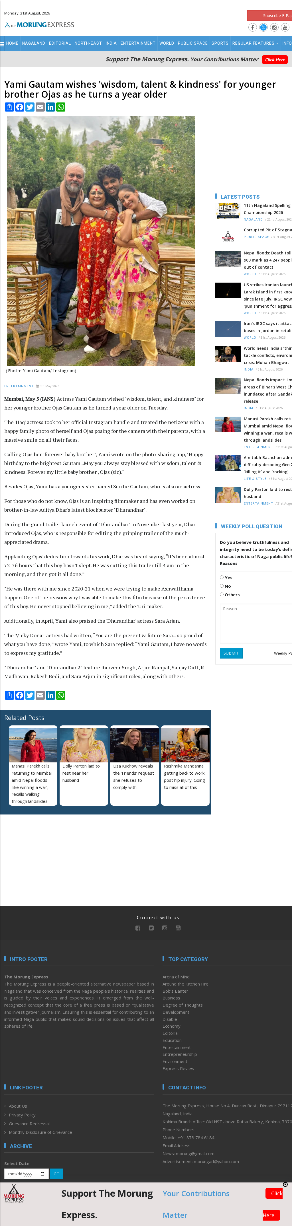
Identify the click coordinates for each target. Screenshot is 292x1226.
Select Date (16, 1163)
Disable (170, 1019)
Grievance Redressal (29, 1123)
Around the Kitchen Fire (185, 984)
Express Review (178, 1068)
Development (176, 1012)
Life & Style (255, 479)
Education (172, 1040)
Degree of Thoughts (183, 1005)
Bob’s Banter (175, 991)
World (166, 43)
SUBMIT (231, 653)
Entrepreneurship (180, 1054)
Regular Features (253, 43)
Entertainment (138, 43)
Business (171, 998)
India (111, 43)
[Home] (39, 24)
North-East (88, 43)
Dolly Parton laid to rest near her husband (81, 773)
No (227, 586)
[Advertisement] (40, 855)
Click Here (275, 59)
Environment (175, 1061)
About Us (18, 1106)
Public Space (193, 43)
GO (57, 1173)
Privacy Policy (22, 1115)
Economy (172, 1026)
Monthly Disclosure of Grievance (40, 1132)
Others (232, 594)
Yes (228, 577)
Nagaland (33, 43)
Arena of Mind (176, 977)
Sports (220, 43)
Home (12, 43)
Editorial (60, 43)
